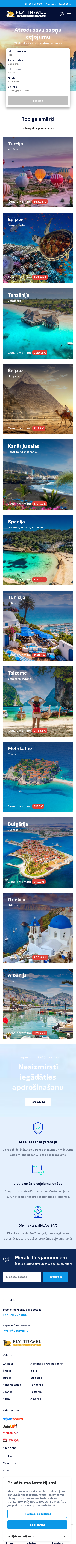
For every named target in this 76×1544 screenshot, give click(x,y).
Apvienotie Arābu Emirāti (47, 1363)
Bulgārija (36, 1377)
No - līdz (12, 73)
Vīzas (6, 1470)
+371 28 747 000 (32, 3)
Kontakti (8, 1456)
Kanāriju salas (12, 1384)
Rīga (10, 55)
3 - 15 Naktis (14, 82)
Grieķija (8, 1363)
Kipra (6, 1399)
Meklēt (38, 100)
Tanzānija (36, 1384)
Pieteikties (55, 1277)
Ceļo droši (9, 1463)
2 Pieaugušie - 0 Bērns (19, 90)
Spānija (8, 1392)
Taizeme (36, 1392)
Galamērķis (13, 64)
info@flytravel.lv (15, 1331)
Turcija (7, 1377)
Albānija (35, 1399)
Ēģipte (7, 1370)
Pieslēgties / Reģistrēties (58, 3)
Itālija (34, 1370)
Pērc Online (38, 1101)
